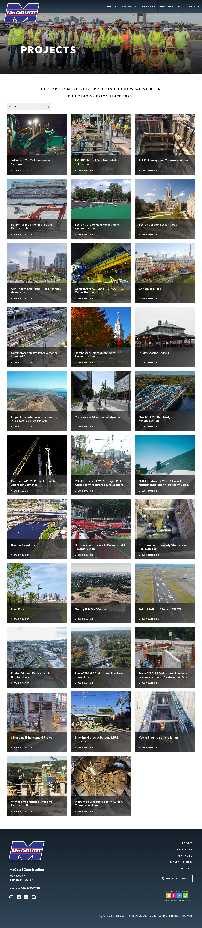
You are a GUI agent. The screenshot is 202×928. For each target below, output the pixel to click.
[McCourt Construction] (21, 16)
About (187, 843)
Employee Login (177, 878)
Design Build (181, 862)
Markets (185, 855)
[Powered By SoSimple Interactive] (114, 917)
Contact (185, 868)
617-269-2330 (30, 888)
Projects (185, 849)
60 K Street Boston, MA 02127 (21, 877)
